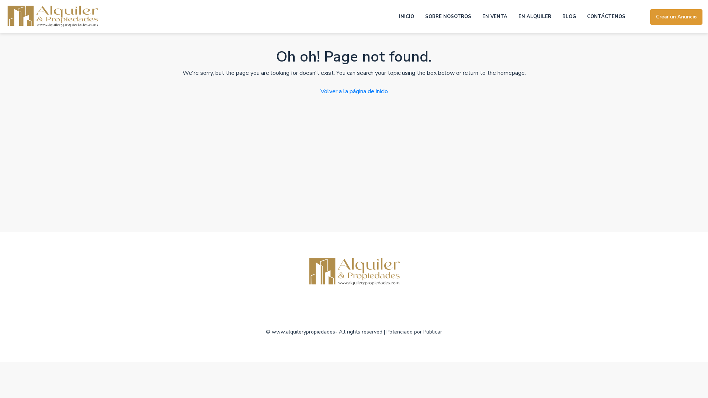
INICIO (406, 16)
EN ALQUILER (534, 16)
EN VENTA (494, 16)
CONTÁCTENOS (606, 16)
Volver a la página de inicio (354, 91)
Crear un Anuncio (676, 17)
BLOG (569, 16)
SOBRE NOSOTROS (448, 16)
